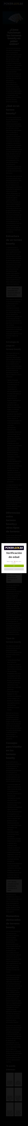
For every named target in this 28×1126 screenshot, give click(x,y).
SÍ (13, 565)
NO (13, 569)
